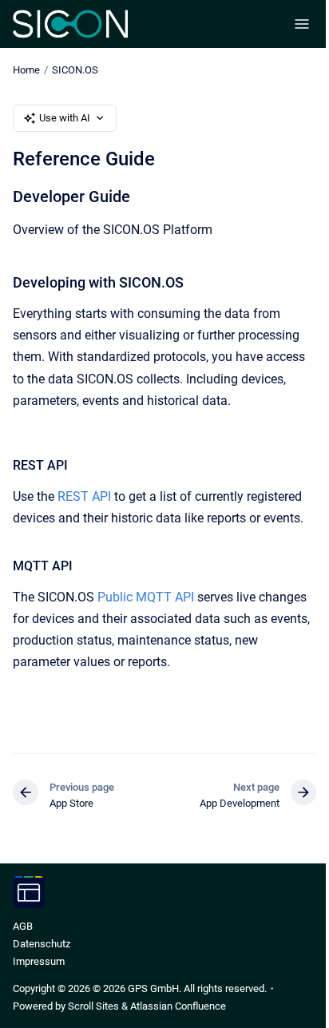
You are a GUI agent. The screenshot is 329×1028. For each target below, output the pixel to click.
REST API (84, 496)
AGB (23, 926)
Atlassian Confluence (178, 1006)
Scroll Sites (93, 1006)
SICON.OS (75, 70)
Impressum (39, 961)
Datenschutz (41, 944)
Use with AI (64, 118)
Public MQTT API (145, 597)
